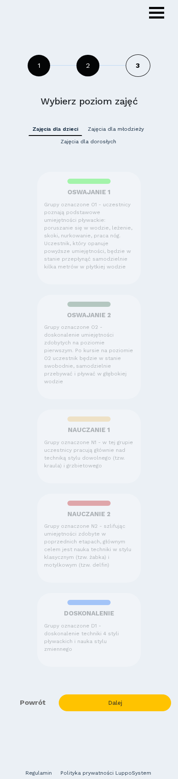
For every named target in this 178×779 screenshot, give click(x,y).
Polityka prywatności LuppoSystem (105, 773)
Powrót (33, 702)
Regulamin (38, 773)
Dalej (115, 702)
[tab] (55, 129)
